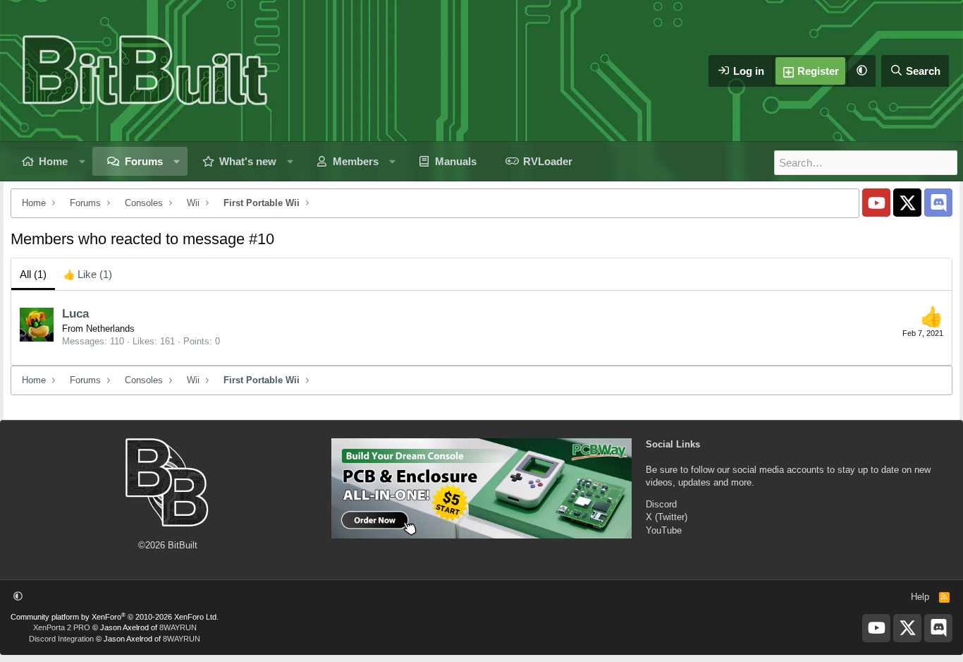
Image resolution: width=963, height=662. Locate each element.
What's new (247, 161)
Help (920, 596)
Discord (661, 504)
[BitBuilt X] (907, 202)
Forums (144, 161)
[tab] (88, 274)
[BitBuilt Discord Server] (938, 202)
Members (356, 161)
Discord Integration (61, 638)
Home (53, 161)
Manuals (456, 161)
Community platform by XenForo (115, 617)
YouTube (664, 530)
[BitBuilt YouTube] (876, 202)
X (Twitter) (666, 517)
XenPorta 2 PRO (61, 627)
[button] (861, 71)
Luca (75, 313)
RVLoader (547, 161)
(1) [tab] (33, 274)
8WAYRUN (178, 627)
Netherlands (110, 328)
